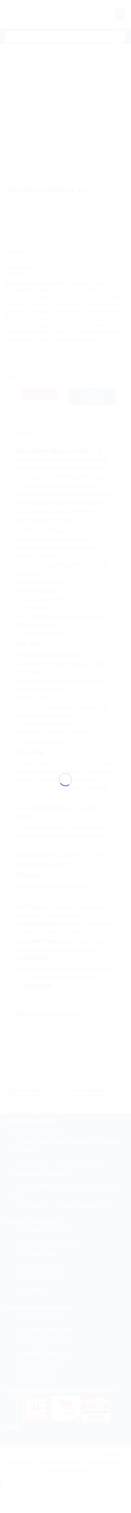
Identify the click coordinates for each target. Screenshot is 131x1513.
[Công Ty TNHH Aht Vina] (65, 749)
